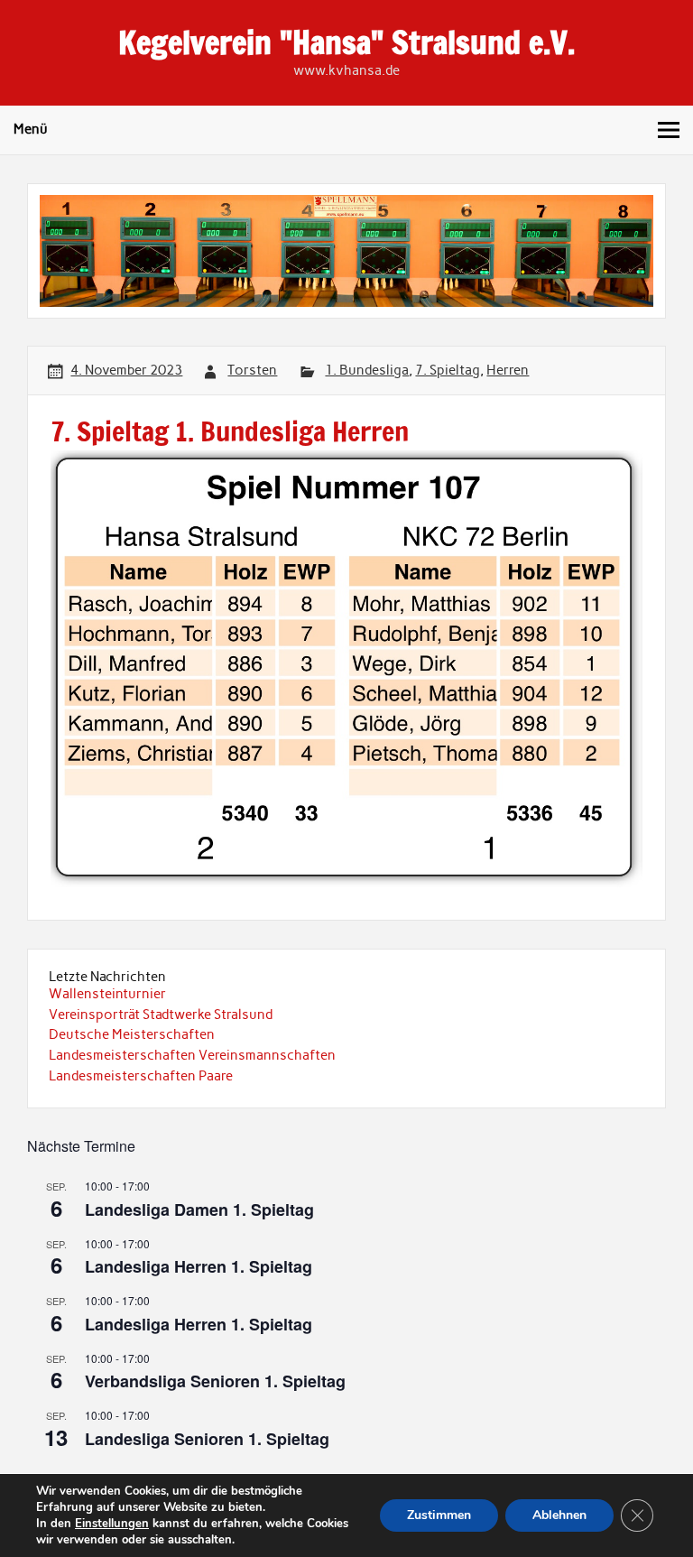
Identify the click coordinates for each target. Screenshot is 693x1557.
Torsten (252, 370)
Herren (507, 370)
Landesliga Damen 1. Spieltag (199, 1209)
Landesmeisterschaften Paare (141, 1076)
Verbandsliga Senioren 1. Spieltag (215, 1381)
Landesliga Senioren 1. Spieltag (207, 1438)
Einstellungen (112, 1523)
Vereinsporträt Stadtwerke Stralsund (161, 1014)
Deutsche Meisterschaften (132, 1034)
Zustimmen (439, 1515)
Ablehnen (559, 1515)
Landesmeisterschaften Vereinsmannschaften (192, 1055)
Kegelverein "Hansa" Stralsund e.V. (346, 42)
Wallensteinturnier (107, 994)
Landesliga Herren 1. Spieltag (198, 1266)
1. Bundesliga (367, 370)
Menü (31, 129)
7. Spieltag (447, 370)
